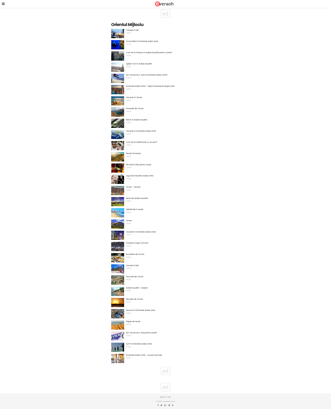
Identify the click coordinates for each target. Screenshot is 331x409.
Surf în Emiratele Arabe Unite (139, 344)
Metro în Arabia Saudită (136, 119)
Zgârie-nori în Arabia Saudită (139, 63)
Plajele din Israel (133, 321)
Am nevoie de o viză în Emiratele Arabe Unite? (147, 75)
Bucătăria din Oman (135, 254)
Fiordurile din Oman (135, 108)
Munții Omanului (133, 153)
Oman (129, 220)
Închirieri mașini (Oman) (137, 243)
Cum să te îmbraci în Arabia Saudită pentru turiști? (149, 52)
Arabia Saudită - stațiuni (137, 288)
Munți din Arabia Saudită (137, 198)
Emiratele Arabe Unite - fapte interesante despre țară (150, 86)
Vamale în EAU (132, 265)
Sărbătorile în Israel (134, 209)
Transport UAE (132, 30)
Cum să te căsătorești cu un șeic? (141, 142)
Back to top (165, 397)
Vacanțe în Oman (134, 97)
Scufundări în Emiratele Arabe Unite (142, 41)
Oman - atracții (133, 187)
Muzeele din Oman (134, 299)
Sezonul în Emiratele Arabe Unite (140, 310)
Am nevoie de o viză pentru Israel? (141, 332)
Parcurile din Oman (134, 276)
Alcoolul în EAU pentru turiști (138, 164)
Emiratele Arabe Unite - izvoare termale (144, 355)
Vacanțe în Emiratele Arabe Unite (141, 131)
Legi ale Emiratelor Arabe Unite (139, 175)
